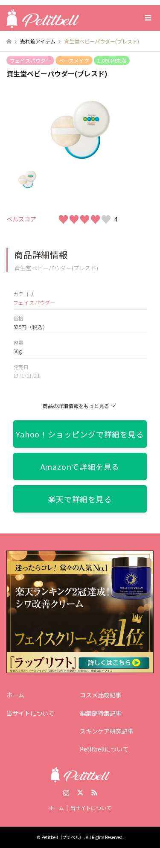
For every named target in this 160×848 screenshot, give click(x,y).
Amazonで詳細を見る (80, 466)
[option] (80, 130)
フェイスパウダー (30, 60)
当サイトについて (30, 713)
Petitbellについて (104, 749)
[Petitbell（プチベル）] (42, 17)
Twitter (80, 793)
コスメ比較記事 (101, 695)
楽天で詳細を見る (80, 498)
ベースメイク (74, 60)
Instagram (66, 793)
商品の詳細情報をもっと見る (76, 405)
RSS (94, 793)
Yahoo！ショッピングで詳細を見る (80, 434)
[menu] (147, 18)
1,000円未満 (111, 60)
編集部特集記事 (101, 713)
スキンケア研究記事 (107, 731)
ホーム (15, 695)
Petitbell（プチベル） (62, 837)
